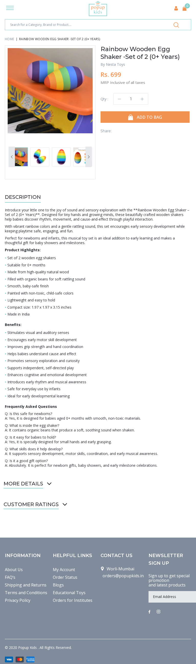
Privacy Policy (17, 600)
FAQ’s (10, 577)
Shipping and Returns (25, 585)
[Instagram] (158, 612)
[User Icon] (176, 8)
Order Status (65, 577)
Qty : (104, 98)
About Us (14, 569)
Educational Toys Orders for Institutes (72, 596)
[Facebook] (149, 612)
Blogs (58, 585)
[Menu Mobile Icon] (10, 8)
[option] (50, 90)
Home (9, 39)
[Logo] (98, 8)
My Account (64, 569)
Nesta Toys (115, 64)
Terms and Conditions (26, 592)
